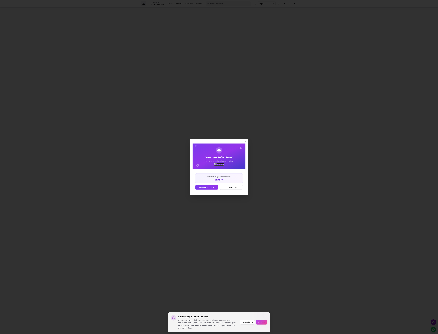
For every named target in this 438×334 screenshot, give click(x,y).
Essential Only (247, 322)
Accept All (261, 322)
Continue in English (206, 187)
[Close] (266, 316)
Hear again (220, 165)
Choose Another (231, 187)
